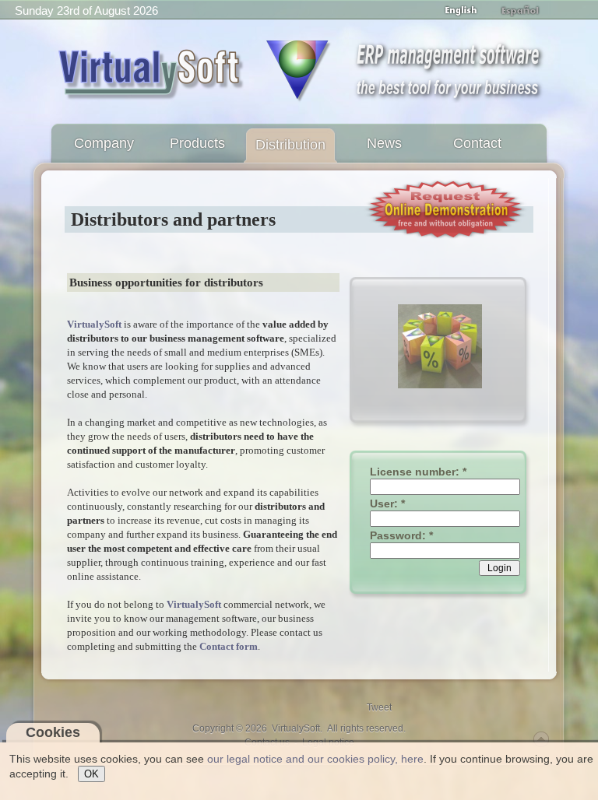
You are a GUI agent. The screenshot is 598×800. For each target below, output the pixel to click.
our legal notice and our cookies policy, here (315, 759)
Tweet (379, 707)
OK (91, 774)
